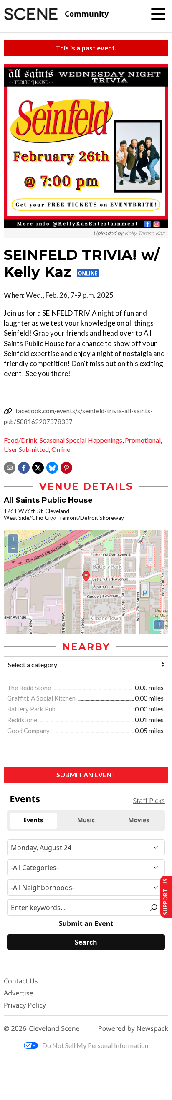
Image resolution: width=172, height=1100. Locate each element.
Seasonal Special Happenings (81, 440)
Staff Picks (149, 800)
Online (60, 449)
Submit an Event (86, 774)
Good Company (29, 730)
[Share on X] (38, 467)
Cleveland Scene (54, 1028)
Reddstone (22, 719)
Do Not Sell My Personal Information (95, 1045)
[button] (66, 467)
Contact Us (21, 980)
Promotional (143, 440)
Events (25, 799)
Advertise (18, 993)
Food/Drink (20, 440)
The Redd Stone (29, 687)
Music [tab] (86, 820)
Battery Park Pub (32, 709)
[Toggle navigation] (158, 14)
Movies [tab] (138, 820)
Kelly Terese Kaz (144, 233)
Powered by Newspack (133, 1028)
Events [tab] (33, 820)
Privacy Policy (25, 1005)
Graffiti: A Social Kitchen (42, 698)
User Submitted (26, 449)
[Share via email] (9, 467)
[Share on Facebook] (24, 467)
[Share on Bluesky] (52, 467)
